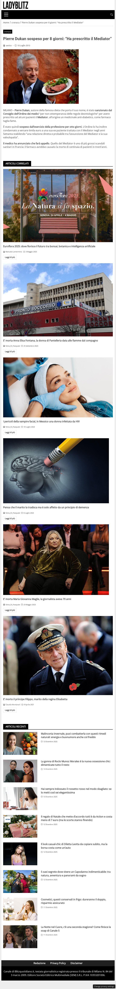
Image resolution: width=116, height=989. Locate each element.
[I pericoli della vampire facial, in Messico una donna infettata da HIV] (58, 387)
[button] (111, 14)
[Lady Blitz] (15, 5)
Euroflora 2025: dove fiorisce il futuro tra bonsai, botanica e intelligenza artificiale (49, 246)
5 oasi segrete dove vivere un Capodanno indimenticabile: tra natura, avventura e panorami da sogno (76, 873)
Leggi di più (10, 257)
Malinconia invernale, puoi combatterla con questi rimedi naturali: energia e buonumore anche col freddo (73, 735)
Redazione (39, 963)
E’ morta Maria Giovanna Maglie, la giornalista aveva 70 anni (37, 599)
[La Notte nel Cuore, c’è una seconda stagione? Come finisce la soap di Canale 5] (20, 936)
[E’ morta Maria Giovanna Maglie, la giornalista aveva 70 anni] (58, 559)
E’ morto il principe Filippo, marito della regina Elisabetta (35, 699)
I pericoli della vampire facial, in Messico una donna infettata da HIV (41, 421)
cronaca (7, 31)
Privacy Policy (58, 963)
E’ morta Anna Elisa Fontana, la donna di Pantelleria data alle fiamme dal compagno (50, 340)
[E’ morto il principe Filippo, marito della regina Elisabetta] (58, 655)
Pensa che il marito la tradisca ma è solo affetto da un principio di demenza (46, 507)
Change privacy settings (104, 986)
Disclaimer (77, 963)
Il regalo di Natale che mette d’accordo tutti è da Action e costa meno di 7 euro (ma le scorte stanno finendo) (76, 818)
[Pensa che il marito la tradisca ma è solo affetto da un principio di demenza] (58, 470)
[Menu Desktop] (6, 14)
